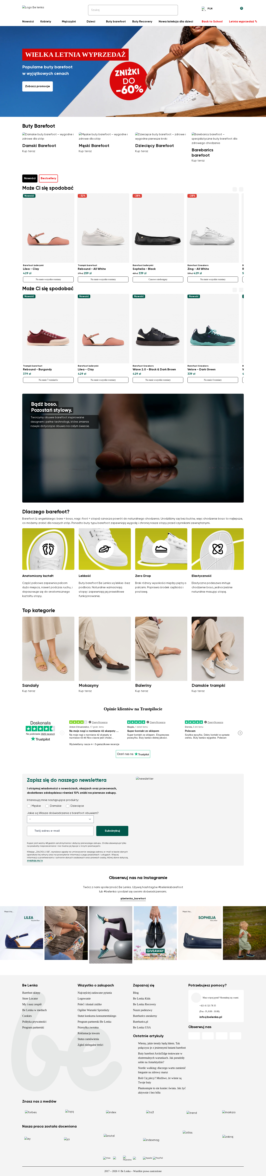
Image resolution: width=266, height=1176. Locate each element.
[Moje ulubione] (223, 9)
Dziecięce (77, 806)
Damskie (56, 806)
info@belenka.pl (210, 1017)
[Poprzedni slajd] (27, 146)
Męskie (36, 806)
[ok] (172, 10)
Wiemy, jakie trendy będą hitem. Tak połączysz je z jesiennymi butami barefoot (162, 1045)
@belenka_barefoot (133, 898)
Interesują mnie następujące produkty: (53, 800)
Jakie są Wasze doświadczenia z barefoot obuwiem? (63, 813)
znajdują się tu (35, 861)
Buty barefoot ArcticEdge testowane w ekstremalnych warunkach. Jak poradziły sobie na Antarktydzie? (161, 1058)
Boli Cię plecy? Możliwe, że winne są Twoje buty (159, 1080)
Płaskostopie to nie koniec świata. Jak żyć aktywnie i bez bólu (162, 1090)
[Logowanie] (231, 9)
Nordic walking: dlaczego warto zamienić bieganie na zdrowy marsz (162, 1070)
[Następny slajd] (238, 146)
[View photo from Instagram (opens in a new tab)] (21, 935)
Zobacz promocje (37, 86)
